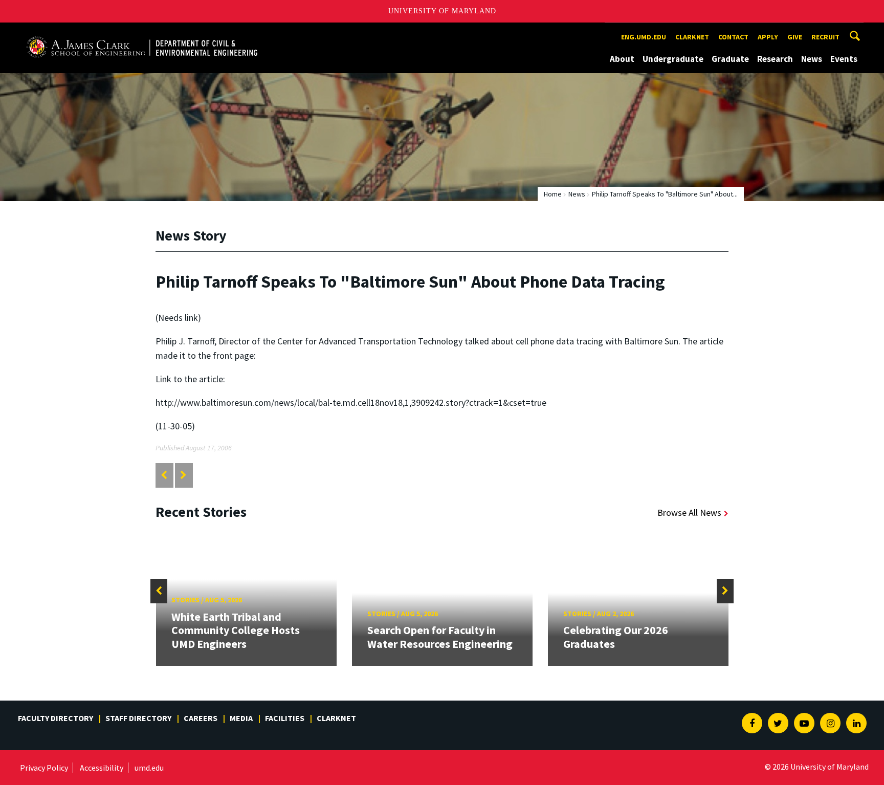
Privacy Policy (44, 767)
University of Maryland (442, 11)
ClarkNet (336, 718)
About (622, 58)
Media (241, 718)
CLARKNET (692, 36)
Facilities (284, 718)
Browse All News (689, 512)
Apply (768, 36)
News (811, 58)
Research (775, 58)
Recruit (825, 36)
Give (794, 36)
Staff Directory (138, 718)
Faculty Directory (55, 718)
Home (553, 194)
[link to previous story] (164, 475)
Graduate (730, 58)
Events (843, 58)
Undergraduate (673, 58)
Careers (200, 718)
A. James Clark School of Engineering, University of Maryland (142, 32)
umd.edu (149, 767)
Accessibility (101, 767)
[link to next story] (183, 475)
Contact (733, 36)
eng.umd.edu (643, 36)
